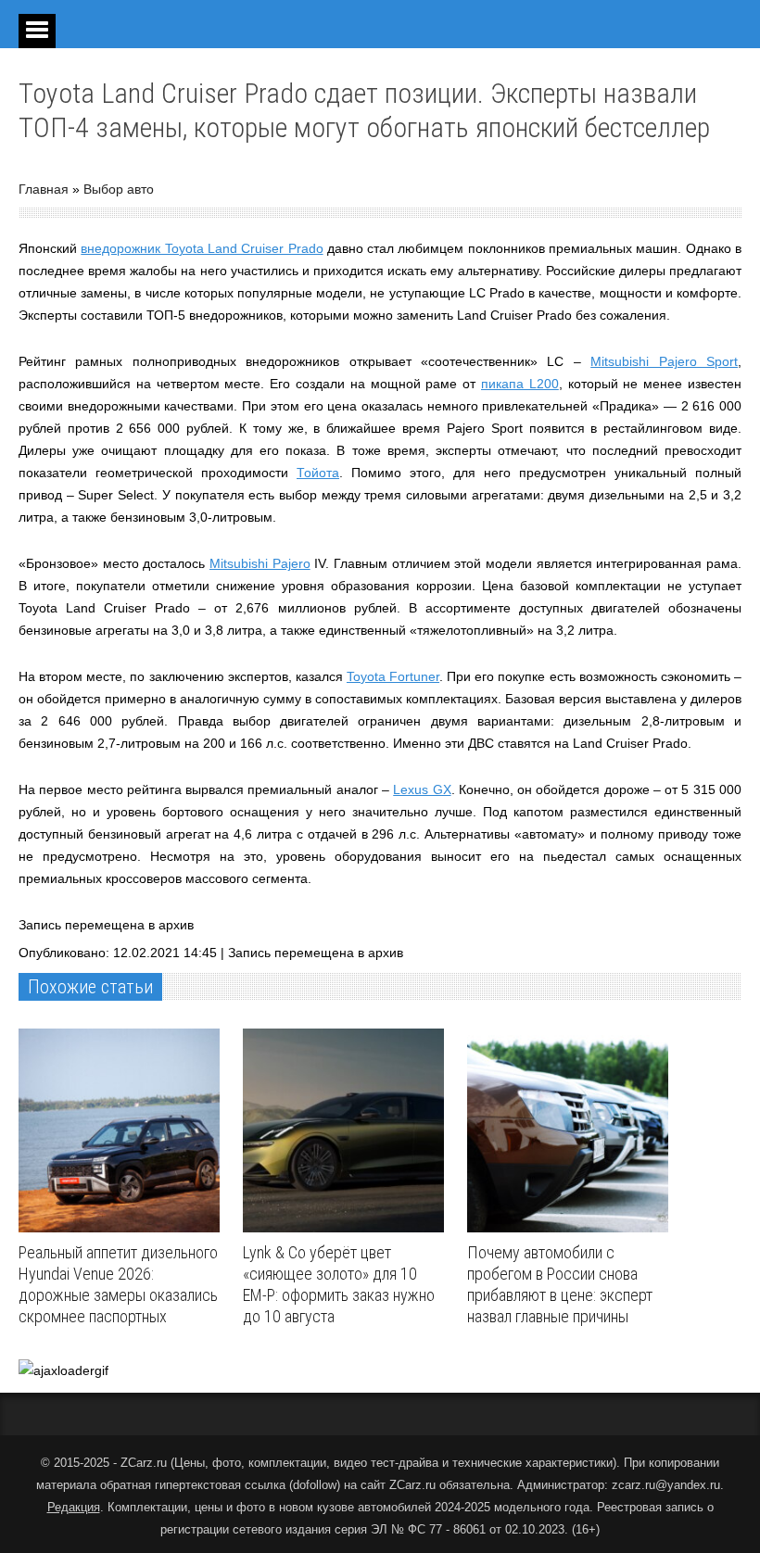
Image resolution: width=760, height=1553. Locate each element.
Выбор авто (118, 189)
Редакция (73, 1507)
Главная (44, 189)
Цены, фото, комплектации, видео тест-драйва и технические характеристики (393, 1463)
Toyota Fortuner (393, 676)
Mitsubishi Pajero (259, 563)
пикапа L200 (520, 383)
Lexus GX (421, 789)
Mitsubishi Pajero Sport (664, 361)
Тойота (318, 472)
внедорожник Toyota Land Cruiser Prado (202, 248)
